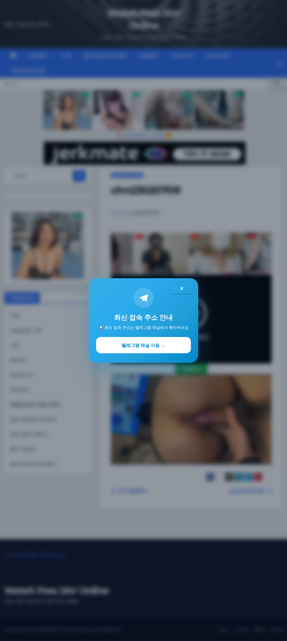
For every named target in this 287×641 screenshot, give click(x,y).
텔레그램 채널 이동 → (143, 345)
